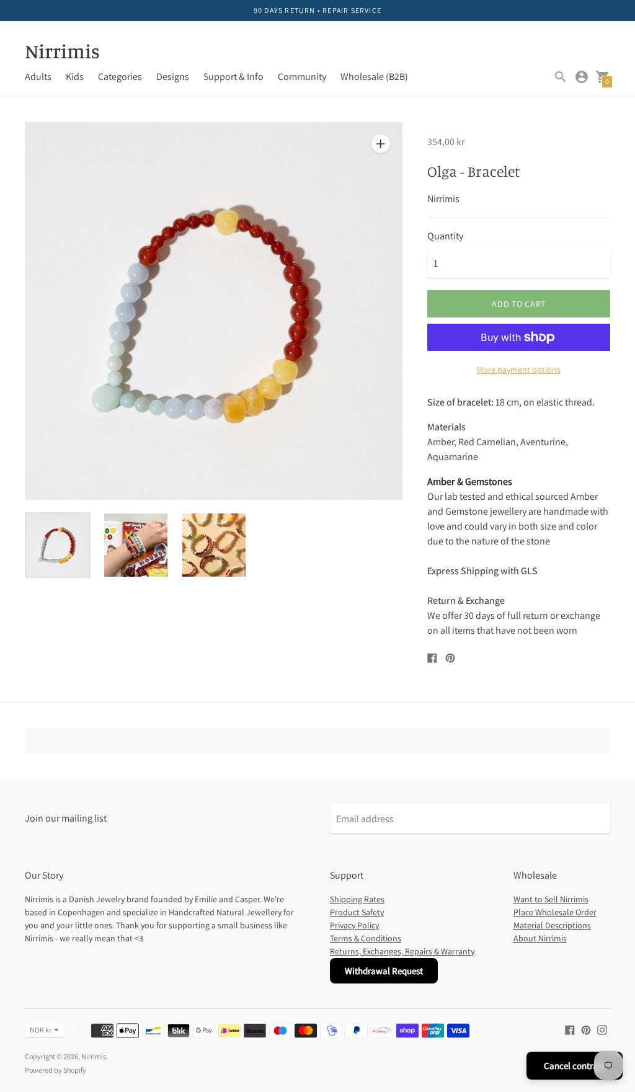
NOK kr (40, 1029)
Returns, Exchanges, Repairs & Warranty (402, 951)
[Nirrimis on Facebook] (570, 1029)
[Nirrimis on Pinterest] (586, 1029)
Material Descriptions (552, 925)
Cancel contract (574, 1066)
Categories (120, 76)
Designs (172, 76)
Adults (38, 76)
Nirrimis (93, 1056)
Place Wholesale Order (555, 912)
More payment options (519, 369)
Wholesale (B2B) (374, 76)
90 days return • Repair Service (317, 10)
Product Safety (357, 912)
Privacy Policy (354, 925)
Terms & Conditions (365, 938)
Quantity (445, 236)
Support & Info (233, 76)
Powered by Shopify (55, 1070)
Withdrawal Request (384, 971)
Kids (75, 76)
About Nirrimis (540, 938)
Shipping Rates (357, 899)
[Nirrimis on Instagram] (602, 1029)
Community (302, 76)
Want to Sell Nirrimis (550, 899)
